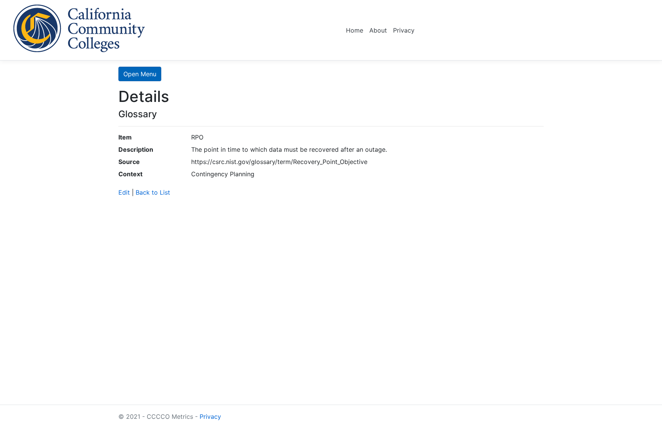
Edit (124, 192)
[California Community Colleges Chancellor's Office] (79, 27)
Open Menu (139, 74)
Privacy (404, 30)
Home (354, 30)
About (378, 30)
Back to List (153, 192)
